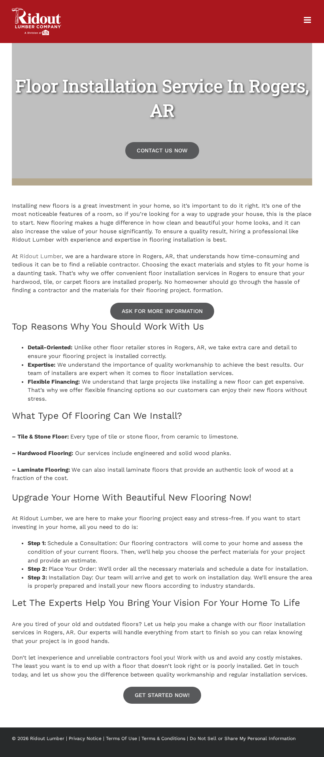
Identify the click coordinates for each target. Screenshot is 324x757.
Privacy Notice (85, 738)
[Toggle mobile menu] (308, 20)
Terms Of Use (121, 738)
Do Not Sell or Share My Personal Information (243, 738)
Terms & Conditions (163, 738)
